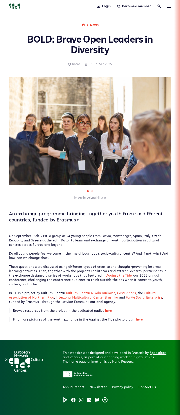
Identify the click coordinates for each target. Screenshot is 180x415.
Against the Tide (118, 275)
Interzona (63, 297)
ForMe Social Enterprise (144, 297)
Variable (76, 357)
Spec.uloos (158, 353)
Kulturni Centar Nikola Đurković (90, 293)
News (94, 25)
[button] (60, 357)
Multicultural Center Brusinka (95, 297)
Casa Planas (126, 293)
